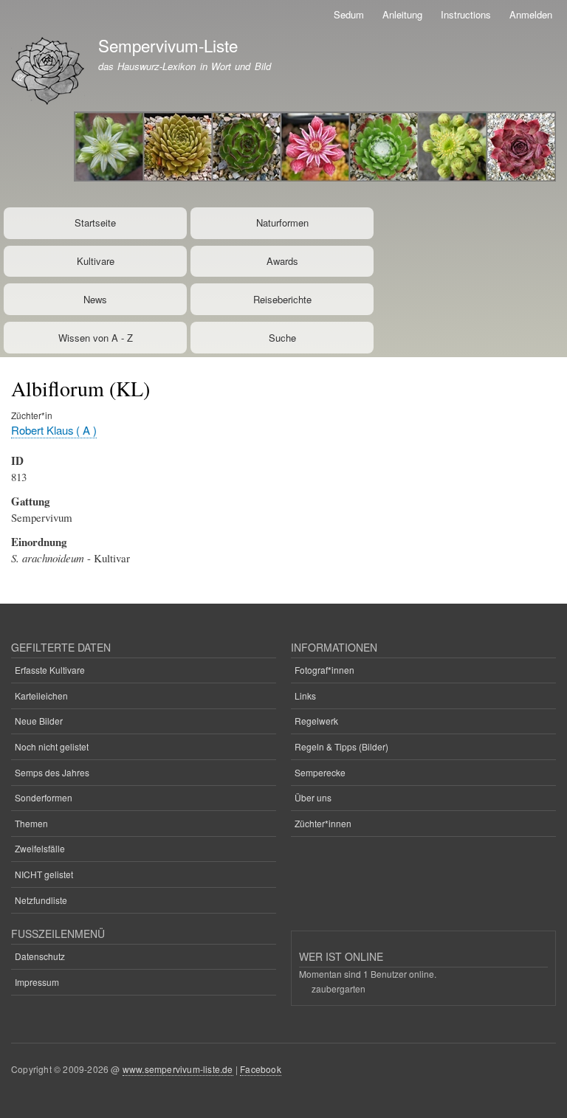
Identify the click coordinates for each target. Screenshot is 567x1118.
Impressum (37, 982)
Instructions (466, 14)
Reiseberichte (282, 299)
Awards (282, 261)
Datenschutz (40, 956)
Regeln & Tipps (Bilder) (341, 746)
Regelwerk (316, 720)
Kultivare (95, 261)
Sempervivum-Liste (168, 45)
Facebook (260, 1069)
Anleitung (402, 14)
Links (305, 695)
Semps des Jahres (52, 772)
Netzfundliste (41, 900)
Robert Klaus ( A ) (54, 430)
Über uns (313, 797)
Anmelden (530, 14)
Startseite (95, 222)
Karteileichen (41, 695)
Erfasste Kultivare (50, 669)
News (95, 299)
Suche (282, 338)
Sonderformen (43, 797)
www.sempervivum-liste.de (178, 1069)
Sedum (349, 14)
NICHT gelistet (44, 874)
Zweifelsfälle (40, 848)
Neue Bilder (39, 720)
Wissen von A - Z (95, 338)
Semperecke (320, 772)
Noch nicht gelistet (52, 746)
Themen (31, 823)
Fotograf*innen (324, 669)
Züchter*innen (323, 823)
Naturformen (282, 222)
